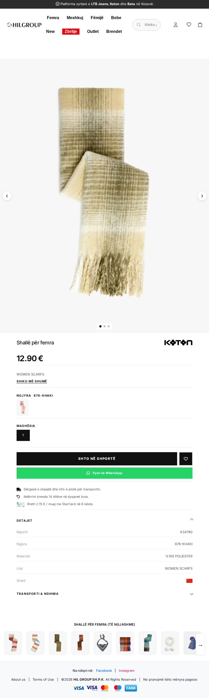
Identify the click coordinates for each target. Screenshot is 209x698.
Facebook (104, 670)
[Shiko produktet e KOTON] (178, 343)
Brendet (114, 31)
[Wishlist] (189, 25)
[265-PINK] (23, 407)
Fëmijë (97, 18)
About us (18, 679)
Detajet (24, 520)
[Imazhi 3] (109, 326)
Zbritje (71, 31)
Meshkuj (75, 18)
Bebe (116, 18)
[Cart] (200, 25)
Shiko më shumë (32, 381)
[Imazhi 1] (100, 326)
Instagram (127, 670)
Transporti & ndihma (38, 594)
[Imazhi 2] (104, 326)
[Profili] (175, 25)
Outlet (93, 31)
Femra (53, 18)
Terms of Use (43, 679)
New (50, 31)
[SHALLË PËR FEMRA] (13, 643)
